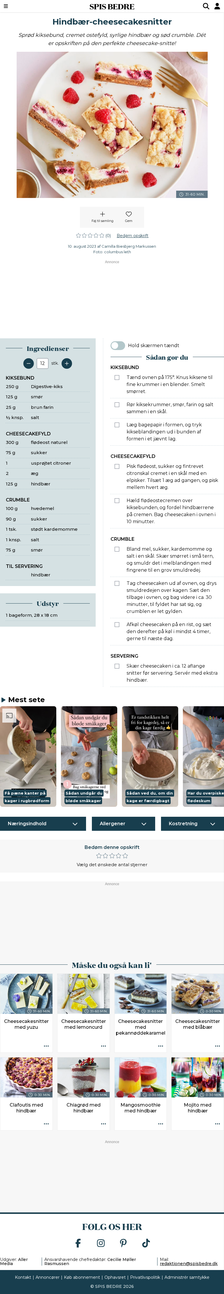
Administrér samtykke (186, 1277)
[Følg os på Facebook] (78, 1243)
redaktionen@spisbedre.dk (189, 1263)
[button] (28, 756)
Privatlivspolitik (145, 1277)
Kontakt (23, 1277)
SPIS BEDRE (112, 6)
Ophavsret (115, 1277)
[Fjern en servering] (28, 363)
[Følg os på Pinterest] (123, 1243)
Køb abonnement (82, 1277)
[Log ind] (217, 6)
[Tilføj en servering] (67, 363)
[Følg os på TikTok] (146, 1243)
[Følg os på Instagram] (100, 1243)
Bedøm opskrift (132, 235)
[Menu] (25, 6)
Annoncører (48, 1277)
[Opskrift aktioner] (46, 1046)
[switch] (118, 345)
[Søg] (206, 6)
